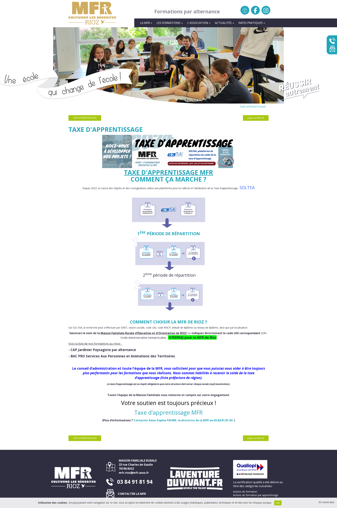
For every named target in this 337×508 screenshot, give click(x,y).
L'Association (197, 23)
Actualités (223, 23)
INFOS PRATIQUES (250, 23)
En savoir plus (326, 502)
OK (278, 502)
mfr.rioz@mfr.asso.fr (134, 473)
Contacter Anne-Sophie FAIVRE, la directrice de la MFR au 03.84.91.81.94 (183, 420)
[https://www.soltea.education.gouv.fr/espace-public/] (168, 151)
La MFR (145, 23)
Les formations (168, 23)
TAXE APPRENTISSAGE (253, 106)
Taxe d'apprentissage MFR (168, 172)
